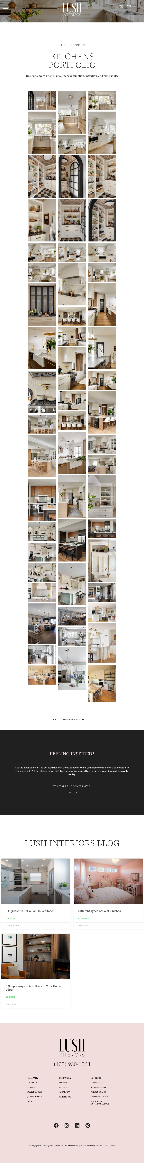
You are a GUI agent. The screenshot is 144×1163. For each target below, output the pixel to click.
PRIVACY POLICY (98, 1092)
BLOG (29, 1101)
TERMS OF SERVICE (99, 1096)
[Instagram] (67, 1125)
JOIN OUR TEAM (34, 1096)
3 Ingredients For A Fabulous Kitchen (30, 911)
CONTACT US (97, 1082)
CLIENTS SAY (65, 1097)
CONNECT (96, 1077)
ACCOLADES (64, 1092)
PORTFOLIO (64, 1082)
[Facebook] (56, 1125)
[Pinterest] (88, 1125)
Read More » (11, 918)
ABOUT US (32, 1082)
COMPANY (32, 1077)
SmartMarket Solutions (105, 1146)
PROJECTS (63, 1087)
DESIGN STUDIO (34, 1092)
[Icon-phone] (121, 6)
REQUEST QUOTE (98, 1087)
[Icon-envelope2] (128, 6)
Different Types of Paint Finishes (99, 911)
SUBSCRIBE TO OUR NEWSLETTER (100, 1102)
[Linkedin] (77, 1125)
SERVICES (31, 1087)
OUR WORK (65, 1077)
